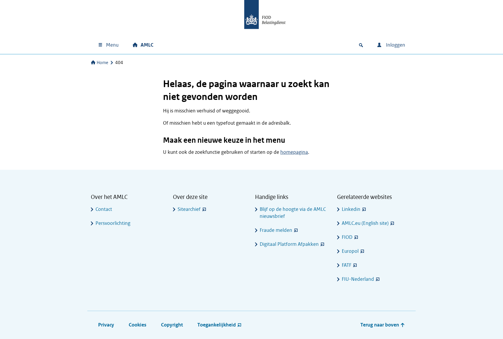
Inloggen (395, 45)
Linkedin (351, 209)
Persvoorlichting (112, 223)
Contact (103, 209)
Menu (112, 45)
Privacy (106, 325)
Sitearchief (189, 209)
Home (102, 62)
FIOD (347, 237)
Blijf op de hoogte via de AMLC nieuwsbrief (293, 212)
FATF (346, 265)
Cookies (137, 325)
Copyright (172, 325)
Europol (350, 251)
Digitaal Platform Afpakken (289, 244)
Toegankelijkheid (216, 325)
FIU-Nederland (358, 279)
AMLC (147, 45)
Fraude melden (276, 230)
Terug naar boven (380, 325)
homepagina (294, 152)
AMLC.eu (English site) (365, 223)
